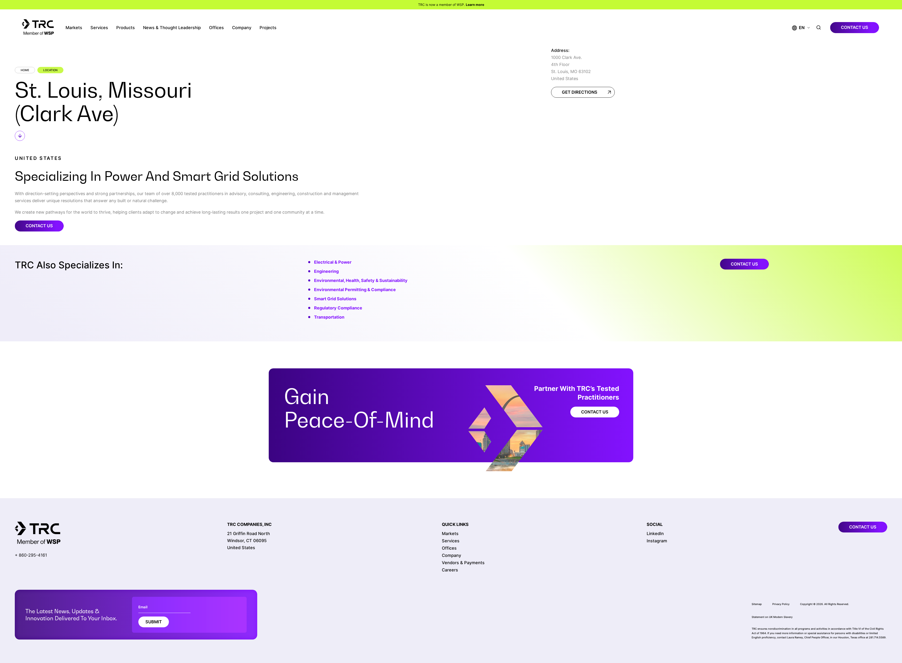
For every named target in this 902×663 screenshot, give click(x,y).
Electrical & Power (332, 262)
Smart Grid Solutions (335, 298)
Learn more (475, 5)
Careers (450, 569)
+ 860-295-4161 (31, 555)
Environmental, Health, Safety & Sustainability (361, 280)
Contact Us (39, 225)
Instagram (657, 540)
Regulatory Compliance (338, 307)
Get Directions (579, 92)
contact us (854, 27)
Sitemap (757, 604)
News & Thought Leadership (172, 27)
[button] (798, 27)
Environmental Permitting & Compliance (355, 289)
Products (125, 27)
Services (99, 27)
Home (25, 70)
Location (50, 70)
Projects (268, 27)
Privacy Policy (780, 604)
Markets (74, 27)
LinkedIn (655, 533)
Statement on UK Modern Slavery (772, 617)
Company (241, 27)
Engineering (326, 271)
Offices (216, 27)
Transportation (329, 317)
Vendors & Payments (463, 562)
